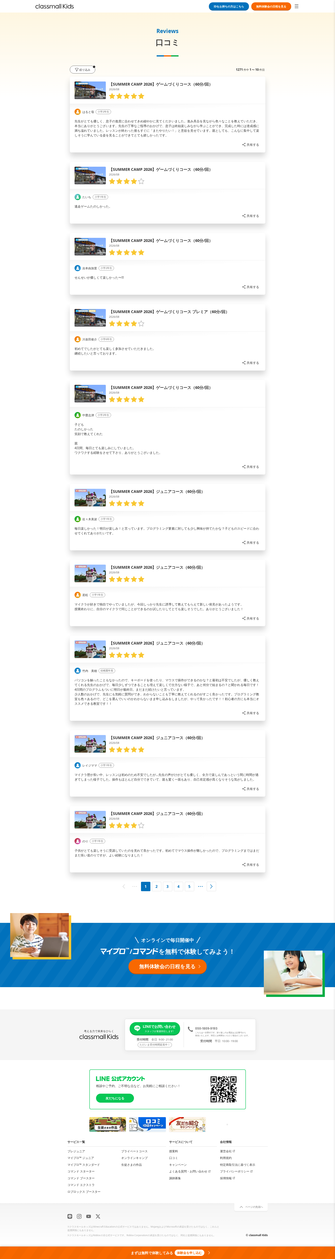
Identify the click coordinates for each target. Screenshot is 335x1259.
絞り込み (84, 70)
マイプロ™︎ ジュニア (80, 1158)
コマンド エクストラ (81, 1185)
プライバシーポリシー (234, 1171)
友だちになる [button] (115, 1098)
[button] (250, 144)
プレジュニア (76, 1151)
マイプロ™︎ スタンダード (83, 1164)
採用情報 (226, 1178)
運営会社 (226, 1151)
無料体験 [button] (271, 6)
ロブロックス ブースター (84, 1191)
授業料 (173, 1151)
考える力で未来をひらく (99, 1031)
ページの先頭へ (254, 1207)
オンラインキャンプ (134, 1158)
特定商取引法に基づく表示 (237, 1164)
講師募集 (175, 1178)
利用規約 (226, 1158)
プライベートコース (134, 1151)
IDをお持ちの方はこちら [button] (229, 6)
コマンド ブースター (81, 1178)
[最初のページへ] (134, 886)
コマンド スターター (81, 1171)
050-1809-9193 (206, 1028)
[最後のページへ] (200, 886)
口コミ (173, 1158)
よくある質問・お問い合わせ (188, 1171)
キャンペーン (178, 1164)
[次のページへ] (211, 886)
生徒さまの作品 (131, 1164)
